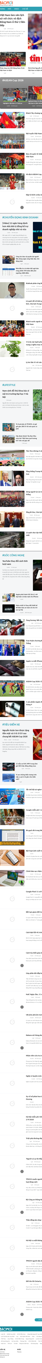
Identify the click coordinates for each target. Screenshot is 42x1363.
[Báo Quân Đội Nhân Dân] (28, 1202)
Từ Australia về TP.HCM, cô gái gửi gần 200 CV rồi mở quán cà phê (26, 426)
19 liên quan (39, 1263)
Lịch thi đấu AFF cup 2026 (7, 1336)
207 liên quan (38, 365)
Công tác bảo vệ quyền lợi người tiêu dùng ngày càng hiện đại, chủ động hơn (27, 259)
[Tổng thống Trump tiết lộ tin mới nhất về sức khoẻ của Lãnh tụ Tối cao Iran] (12, 478)
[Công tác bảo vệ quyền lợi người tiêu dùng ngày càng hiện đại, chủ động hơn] (8, 260)
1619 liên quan (38, 623)
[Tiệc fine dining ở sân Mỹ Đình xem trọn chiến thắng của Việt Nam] (12, 458)
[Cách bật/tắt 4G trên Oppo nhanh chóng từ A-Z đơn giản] (12, 939)
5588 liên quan (27, 275)
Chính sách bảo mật (4, 1355)
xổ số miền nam (21, 1334)
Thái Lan (10, 1343)
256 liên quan (37, 177)
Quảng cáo (2, 1357)
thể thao (3, 1339)
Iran (17, 1336)
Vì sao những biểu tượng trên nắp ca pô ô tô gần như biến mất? (26, 777)
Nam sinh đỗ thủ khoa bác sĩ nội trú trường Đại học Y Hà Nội (15, 394)
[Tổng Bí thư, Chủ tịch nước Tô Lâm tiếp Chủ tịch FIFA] (12, 519)
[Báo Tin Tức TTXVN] (29, 73)
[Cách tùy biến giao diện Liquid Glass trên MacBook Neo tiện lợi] (12, 960)
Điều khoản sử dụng (4, 1353)
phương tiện (23, 1341)
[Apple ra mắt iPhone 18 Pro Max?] (12, 668)
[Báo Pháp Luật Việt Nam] (27, 136)
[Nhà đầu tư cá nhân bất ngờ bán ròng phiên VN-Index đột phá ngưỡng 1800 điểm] (8, 271)
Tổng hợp (19, 1352)
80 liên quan (37, 515)
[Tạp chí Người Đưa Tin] (17, 264)
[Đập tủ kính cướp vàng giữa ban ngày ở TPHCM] (12, 202)
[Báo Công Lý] (27, 1122)
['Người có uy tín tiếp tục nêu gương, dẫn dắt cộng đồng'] (12, 1166)
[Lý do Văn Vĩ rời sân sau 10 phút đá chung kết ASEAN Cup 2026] (12, 369)
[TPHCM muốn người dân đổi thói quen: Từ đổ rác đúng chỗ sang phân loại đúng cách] (12, 1186)
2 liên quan (38, 497)
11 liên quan (39, 197)
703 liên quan (38, 664)
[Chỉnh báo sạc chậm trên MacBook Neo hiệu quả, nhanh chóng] (12, 878)
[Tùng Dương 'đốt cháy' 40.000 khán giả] (12, 627)
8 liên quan (38, 1038)
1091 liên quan (38, 477)
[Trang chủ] (6, 3)
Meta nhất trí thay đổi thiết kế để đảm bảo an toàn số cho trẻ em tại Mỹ (26, 608)
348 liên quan (38, 1017)
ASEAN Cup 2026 (11, 1334)
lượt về (3, 1334)
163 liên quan (14, 106)
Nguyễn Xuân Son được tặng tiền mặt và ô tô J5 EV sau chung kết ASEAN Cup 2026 (15, 733)
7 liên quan (37, 347)
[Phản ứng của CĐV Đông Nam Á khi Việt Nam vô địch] (13, 59)
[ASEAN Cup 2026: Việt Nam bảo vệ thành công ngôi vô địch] (12, 1309)
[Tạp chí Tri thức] (1, 28)
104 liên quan (10, 28)
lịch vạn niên (15, 1341)
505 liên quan (37, 1161)
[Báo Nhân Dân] (4, 232)
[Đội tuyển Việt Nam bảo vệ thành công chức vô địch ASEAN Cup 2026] (12, 140)
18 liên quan (38, 306)
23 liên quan (36, 116)
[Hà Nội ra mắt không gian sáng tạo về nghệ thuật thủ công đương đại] (12, 1247)
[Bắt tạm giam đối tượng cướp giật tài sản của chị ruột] (12, 919)
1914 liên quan (36, 1141)
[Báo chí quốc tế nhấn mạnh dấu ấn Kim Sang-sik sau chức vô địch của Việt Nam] (12, 161)
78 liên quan (37, 454)
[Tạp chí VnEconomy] (17, 275)
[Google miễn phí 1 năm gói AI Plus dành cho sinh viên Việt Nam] (12, 817)
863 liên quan (38, 1058)
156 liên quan (38, 1122)
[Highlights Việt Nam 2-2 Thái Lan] (15, 95)
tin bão (16, 1343)
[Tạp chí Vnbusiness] (18, 768)
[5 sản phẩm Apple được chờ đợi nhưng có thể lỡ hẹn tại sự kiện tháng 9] (12, 709)
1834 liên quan (28, 612)
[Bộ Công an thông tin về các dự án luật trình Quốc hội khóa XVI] (12, 1206)
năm (33, 1336)
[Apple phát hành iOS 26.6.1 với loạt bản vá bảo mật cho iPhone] (8, 597)
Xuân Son (3, 1343)
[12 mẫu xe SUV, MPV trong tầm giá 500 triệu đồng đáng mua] (8, 767)
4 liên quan (27, 768)
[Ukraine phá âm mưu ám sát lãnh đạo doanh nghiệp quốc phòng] (12, 1022)
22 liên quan (37, 894)
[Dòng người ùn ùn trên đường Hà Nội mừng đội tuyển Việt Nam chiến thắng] (12, 499)
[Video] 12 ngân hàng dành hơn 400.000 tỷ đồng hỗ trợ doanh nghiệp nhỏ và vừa (15, 226)
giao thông (10, 1339)
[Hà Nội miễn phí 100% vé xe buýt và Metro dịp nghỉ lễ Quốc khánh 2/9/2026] (12, 1124)
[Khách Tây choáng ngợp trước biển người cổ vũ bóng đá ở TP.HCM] (12, 120)
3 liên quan (8, 400)
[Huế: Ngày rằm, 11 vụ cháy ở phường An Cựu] (12, 1001)
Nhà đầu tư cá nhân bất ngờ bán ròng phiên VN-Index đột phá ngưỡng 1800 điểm (27, 271)
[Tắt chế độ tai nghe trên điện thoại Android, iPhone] (12, 796)
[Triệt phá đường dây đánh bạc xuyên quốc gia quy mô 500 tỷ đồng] (12, 1145)
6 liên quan (37, 646)
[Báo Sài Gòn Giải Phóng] (28, 1264)
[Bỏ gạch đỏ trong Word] (12, 837)
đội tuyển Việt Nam (25, 1336)
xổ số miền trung (19, 1339)
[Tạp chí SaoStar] (28, 286)
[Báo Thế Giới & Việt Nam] (4, 567)
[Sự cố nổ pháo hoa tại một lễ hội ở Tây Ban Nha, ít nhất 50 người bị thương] (12, 1103)
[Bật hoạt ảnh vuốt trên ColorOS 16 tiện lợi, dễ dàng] (12, 858)
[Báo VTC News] (28, 365)
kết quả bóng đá (5, 1341)
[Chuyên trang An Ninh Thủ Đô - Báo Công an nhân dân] (27, 1141)
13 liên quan (37, 813)
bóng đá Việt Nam (24, 1343)
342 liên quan (38, 159)
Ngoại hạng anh (30, 1339)
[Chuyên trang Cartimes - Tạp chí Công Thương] (17, 782)
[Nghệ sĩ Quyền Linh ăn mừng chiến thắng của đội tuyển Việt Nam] (12, 1083)
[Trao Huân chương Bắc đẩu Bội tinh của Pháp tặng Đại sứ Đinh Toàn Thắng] (12, 648)
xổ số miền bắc (32, 1341)
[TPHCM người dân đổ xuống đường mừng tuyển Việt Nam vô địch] (12, 1268)
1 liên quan (26, 263)
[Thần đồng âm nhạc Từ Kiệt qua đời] (12, 1227)
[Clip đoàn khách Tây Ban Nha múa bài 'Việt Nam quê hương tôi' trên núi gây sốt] (8, 439)
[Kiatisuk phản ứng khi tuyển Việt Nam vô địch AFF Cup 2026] (12, 290)
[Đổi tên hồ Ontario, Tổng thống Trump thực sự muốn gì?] (12, 1288)
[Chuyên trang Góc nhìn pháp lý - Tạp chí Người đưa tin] (27, 347)
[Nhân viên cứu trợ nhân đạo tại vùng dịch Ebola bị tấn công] (12, 1062)
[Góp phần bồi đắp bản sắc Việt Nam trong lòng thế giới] (12, 980)
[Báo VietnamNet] (27, 497)
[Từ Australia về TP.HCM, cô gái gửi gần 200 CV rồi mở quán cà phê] (8, 427)
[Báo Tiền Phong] (28, 197)
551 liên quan (16, 739)
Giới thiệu (2, 1352)
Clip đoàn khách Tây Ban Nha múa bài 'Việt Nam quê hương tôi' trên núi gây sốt (26, 438)
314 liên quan (38, 874)
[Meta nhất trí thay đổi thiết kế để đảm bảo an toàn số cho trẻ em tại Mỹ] (8, 608)
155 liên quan (39, 1202)
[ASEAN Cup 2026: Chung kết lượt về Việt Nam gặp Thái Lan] (12, 688)
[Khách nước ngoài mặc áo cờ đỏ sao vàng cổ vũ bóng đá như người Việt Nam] (12, 328)
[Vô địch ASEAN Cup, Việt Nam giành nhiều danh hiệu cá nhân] (12, 181)
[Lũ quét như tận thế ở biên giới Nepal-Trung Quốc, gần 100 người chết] (12, 540)
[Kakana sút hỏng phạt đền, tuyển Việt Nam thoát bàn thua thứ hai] (12, 1042)
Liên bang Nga (34, 1343)
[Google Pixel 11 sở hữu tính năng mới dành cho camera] (12, 898)
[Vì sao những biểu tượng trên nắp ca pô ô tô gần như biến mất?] (8, 778)
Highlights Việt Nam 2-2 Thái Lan (12, 103)
